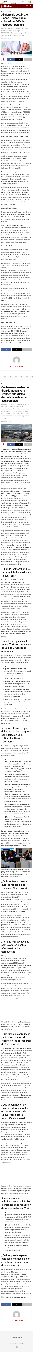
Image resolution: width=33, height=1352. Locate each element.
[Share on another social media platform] (28, 59)
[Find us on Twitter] (17, 1347)
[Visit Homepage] (6, 6)
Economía (8, 11)
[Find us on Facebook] (14, 1347)
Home (2, 11)
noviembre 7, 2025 (6, 38)
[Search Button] (31, 6)
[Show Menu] (27, 6)
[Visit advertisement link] (16, 2)
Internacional (9, 384)
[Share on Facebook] (11, 59)
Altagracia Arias (16, 366)
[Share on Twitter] (19, 59)
